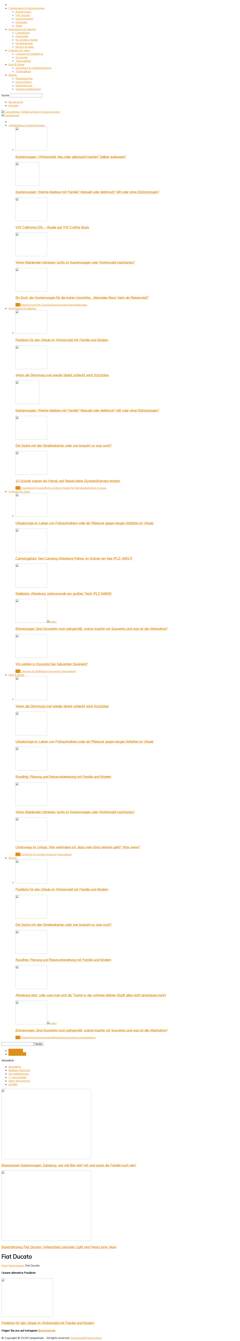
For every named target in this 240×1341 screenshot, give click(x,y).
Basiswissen (23, 11)
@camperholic (47, 1330)
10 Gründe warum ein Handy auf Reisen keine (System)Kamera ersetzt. (68, 481)
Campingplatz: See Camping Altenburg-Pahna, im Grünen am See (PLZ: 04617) (73, 558)
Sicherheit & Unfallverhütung (33, 68)
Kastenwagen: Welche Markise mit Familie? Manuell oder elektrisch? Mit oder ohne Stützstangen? (87, 192)
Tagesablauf (23, 61)
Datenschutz (94, 1338)
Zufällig (12, 1084)
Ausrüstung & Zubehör (22, 29)
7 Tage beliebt (17, 1077)
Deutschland (23, 82)
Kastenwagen (24, 18)
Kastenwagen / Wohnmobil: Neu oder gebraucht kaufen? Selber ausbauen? (70, 157)
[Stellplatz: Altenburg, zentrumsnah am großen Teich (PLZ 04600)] (31, 586)
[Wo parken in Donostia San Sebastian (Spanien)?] (31, 657)
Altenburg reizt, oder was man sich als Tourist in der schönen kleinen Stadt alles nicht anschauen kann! (90, 995)
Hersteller (21, 22)
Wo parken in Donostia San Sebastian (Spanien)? (51, 664)
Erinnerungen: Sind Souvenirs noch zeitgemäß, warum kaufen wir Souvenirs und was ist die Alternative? (91, 629)
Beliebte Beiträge (19, 1070)
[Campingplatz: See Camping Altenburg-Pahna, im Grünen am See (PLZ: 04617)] (31, 551)
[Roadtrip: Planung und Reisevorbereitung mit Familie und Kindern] (31, 769)
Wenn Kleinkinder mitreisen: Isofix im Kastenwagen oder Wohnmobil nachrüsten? (75, 262)
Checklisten (22, 32)
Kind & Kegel (16, 64)
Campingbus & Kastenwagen (26, 8)
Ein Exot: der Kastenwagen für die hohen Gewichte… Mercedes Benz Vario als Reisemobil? (81, 297)
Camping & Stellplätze (29, 54)
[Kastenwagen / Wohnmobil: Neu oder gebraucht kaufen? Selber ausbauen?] (31, 149)
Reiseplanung (23, 85)
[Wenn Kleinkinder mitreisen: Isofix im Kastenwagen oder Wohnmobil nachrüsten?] (31, 255)
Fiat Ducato (22, 15)
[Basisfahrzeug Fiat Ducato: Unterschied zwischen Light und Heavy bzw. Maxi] (46, 1240)
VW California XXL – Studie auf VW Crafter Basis (52, 227)
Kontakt (13, 105)
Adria (18, 25)
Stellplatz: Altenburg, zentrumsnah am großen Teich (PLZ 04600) (63, 593)
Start (4, 1265)
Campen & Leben (19, 50)
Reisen (12, 75)
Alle (17, 305)
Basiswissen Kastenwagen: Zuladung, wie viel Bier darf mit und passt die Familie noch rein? (68, 1165)
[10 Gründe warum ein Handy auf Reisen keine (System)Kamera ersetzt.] (31, 473)
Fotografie (21, 36)
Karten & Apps (24, 47)
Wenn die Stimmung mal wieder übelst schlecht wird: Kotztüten (62, 375)
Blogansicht (15, 102)
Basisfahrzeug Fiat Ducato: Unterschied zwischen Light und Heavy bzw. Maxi (58, 1247)
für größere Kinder (26, 39)
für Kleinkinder (24, 43)
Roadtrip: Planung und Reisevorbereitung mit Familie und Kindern (63, 777)
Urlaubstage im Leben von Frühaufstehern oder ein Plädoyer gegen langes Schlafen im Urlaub (84, 523)
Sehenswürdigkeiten (28, 89)
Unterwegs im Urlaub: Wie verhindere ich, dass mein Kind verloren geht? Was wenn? (77, 847)
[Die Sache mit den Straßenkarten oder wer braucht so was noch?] (31, 438)
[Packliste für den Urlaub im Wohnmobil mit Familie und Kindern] (31, 332)
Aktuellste (14, 1066)
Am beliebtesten (18, 1073)
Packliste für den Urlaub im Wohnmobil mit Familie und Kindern (61, 340)
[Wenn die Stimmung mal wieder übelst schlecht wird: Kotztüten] (31, 368)
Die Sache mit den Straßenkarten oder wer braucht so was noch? (63, 445)
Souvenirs (21, 57)
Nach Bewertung (19, 1080)
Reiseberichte (24, 78)
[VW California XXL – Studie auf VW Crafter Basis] (31, 220)
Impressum (77, 1338)
